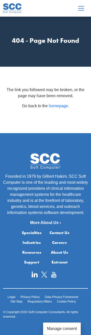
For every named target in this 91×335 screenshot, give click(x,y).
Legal (11, 297)
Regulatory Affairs (40, 301)
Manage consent (62, 328)
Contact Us (59, 232)
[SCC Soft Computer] (12, 8)
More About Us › (45, 222)
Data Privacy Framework (61, 297)
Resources (31, 252)
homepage (58, 106)
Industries (31, 242)
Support (31, 262)
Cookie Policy (66, 301)
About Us (59, 252)
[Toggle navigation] (81, 8)
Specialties (31, 232)
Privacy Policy (30, 297)
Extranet (59, 262)
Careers (59, 242)
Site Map (16, 301)
